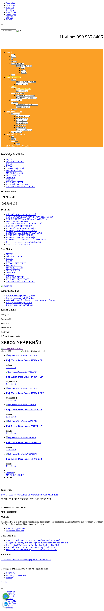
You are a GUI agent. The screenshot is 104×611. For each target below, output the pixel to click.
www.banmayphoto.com (16, 528)
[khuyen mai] (6, 286)
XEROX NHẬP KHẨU (16, 168)
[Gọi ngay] (6, 596)
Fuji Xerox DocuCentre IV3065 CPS (25, 393)
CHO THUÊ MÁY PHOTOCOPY (20, 187)
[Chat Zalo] (6, 604)
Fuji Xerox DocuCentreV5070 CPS (24, 459)
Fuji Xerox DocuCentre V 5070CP (24, 409)
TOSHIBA (10, 177)
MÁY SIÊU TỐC (13, 175)
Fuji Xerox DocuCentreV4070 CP (23, 442)
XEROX (9, 166)
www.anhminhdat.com (15, 531)
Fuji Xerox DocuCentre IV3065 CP (24, 376)
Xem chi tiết (11, 367)
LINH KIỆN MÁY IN (15, 182)
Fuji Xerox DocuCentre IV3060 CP (24, 360)
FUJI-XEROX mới (14, 171)
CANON (10, 180)
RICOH (9, 164)
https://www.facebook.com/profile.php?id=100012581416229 (26, 559)
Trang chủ (10, 473)
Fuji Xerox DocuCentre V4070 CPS (24, 426)
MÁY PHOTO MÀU (15, 173)
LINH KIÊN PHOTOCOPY (18, 184)
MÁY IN (9, 159)
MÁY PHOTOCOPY (15, 161)
